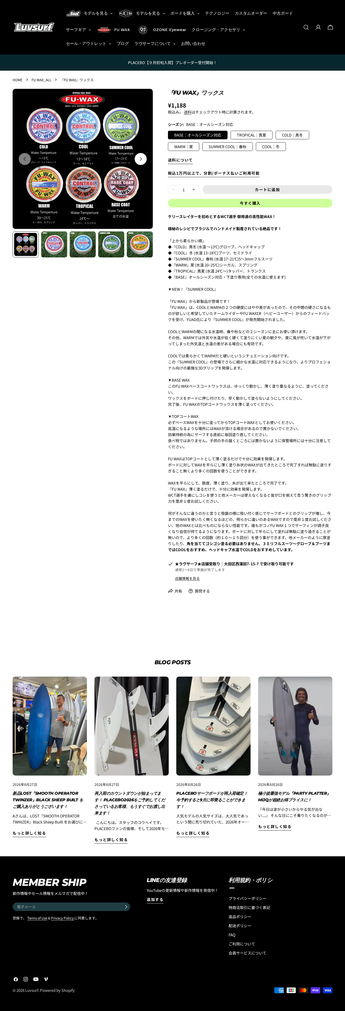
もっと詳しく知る (29, 833)
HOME (17, 79)
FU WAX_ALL (41, 79)
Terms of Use (37, 917)
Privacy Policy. (62, 917)
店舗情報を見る (187, 578)
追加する (155, 899)
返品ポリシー (240, 916)
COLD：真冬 (292, 135)
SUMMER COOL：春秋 (228, 146)
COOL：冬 (271, 146)
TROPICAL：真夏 (251, 135)
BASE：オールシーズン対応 (197, 135)
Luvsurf (31, 990)
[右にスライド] (141, 159)
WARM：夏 (183, 146)
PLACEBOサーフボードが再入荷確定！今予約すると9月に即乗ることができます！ (212, 800)
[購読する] (126, 906)
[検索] (306, 27)
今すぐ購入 (250, 203)
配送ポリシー (240, 925)
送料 (187, 112)
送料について (180, 160)
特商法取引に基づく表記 (249, 907)
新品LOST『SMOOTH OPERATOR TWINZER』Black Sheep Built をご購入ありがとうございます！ (48, 800)
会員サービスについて (247, 952)
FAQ (232, 934)
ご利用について (242, 943)
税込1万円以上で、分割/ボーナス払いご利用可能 (214, 173)
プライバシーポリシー (247, 898)
